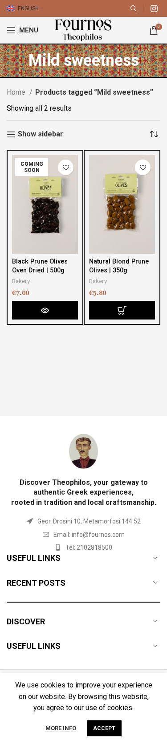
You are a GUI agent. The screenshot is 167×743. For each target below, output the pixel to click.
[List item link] (83, 534)
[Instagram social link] (154, 8)
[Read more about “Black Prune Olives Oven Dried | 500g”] (45, 310)
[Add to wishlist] (65, 167)
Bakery (21, 280)
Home (17, 92)
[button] (122, 310)
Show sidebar (40, 134)
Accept (104, 728)
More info (60, 728)
